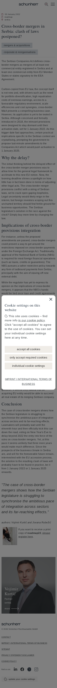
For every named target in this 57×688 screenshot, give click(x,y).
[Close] (50, 299)
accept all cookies (28, 349)
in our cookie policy (31, 320)
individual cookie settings (28, 365)
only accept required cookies (28, 357)
